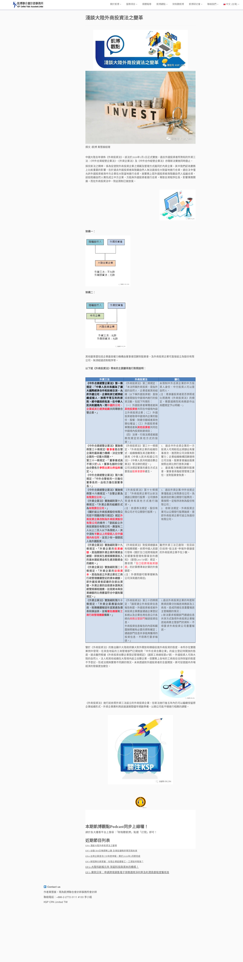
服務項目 (131, 4)
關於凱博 (115, 4)
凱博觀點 (161, 4)
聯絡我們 (212, 4)
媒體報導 (146, 4)
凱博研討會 (195, 4)
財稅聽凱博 (178, 4)
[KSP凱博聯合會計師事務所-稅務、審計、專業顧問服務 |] (28, 4)
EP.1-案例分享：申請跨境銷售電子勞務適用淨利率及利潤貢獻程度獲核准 (127, 872)
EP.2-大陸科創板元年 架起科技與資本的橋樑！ (112, 867)
